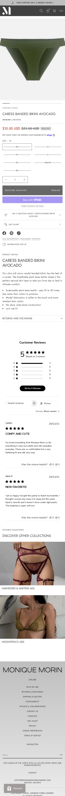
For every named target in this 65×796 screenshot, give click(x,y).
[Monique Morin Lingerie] (6, 10)
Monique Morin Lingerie (42, 793)
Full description (10, 238)
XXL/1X (48, 162)
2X (17, 170)
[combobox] (48, 411)
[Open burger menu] (61, 10)
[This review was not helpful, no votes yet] (56, 464)
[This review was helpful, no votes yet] (51, 464)
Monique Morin (10, 108)
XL (17, 162)
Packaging (25, 238)
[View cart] (54, 10)
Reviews (36, 238)
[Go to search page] (41, 10)
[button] (41, 10)
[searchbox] (18, 403)
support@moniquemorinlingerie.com (32, 780)
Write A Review (32, 388)
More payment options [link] (32, 206)
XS (17, 146)
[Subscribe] (60, 755)
